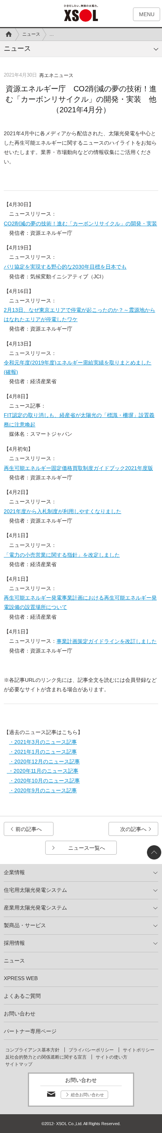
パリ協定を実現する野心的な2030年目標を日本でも (65, 267)
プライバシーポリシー (91, 1050)
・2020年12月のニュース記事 (44, 761)
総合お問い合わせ (87, 1094)
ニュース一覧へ (86, 848)
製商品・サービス (25, 925)
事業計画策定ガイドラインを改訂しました (107, 641)
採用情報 (14, 943)
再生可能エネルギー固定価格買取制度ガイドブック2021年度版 (78, 468)
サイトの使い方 (111, 1057)
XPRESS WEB (21, 978)
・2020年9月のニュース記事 (43, 790)
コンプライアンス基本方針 (32, 1050)
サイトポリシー (138, 1050)
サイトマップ (18, 1064)
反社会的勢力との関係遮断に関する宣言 (46, 1057)
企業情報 (14, 872)
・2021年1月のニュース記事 (43, 752)
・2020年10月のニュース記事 (44, 781)
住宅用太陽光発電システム (35, 890)
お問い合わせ (19, 1013)
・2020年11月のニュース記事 (42, 771)
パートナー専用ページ (30, 1031)
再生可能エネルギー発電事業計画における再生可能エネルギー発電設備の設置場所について (80, 602)
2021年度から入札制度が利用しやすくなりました (62, 511)
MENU (146, 14)
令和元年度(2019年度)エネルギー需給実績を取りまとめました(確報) (77, 367)
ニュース (31, 34)
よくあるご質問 (22, 996)
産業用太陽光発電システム (35, 908)
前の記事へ (28, 829)
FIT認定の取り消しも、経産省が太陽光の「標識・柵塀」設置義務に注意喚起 (79, 420)
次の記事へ (133, 829)
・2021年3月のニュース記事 (43, 742)
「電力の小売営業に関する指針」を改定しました (62, 555)
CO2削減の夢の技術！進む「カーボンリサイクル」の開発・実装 (80, 224)
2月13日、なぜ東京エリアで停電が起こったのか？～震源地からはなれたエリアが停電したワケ (79, 314)
